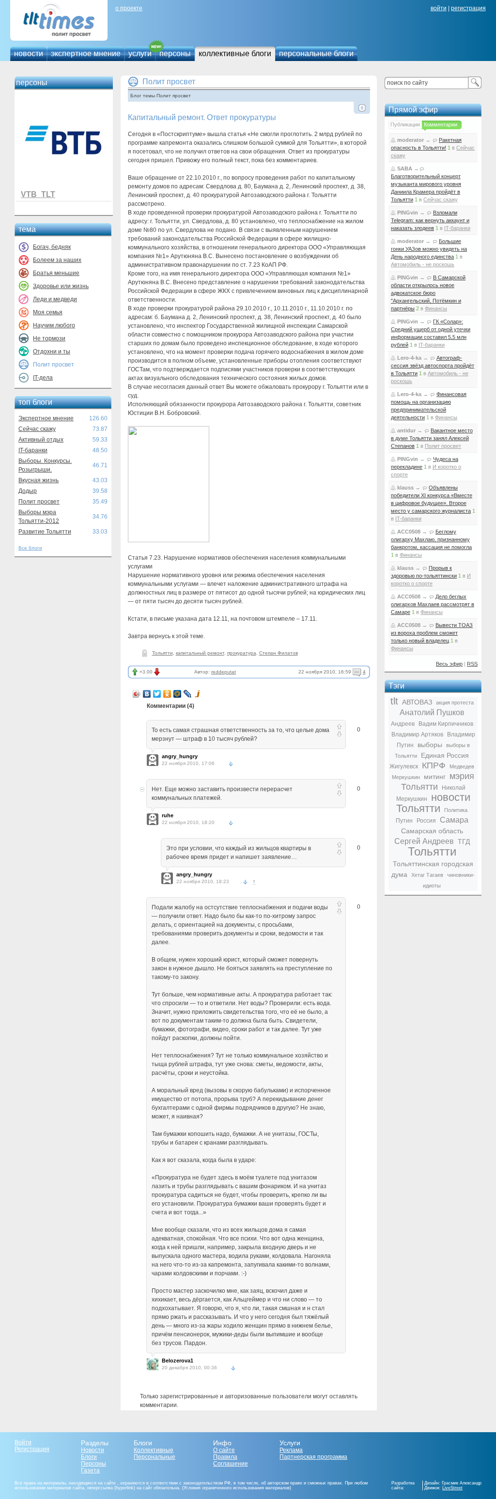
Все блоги (30, 548)
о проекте (128, 8)
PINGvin (407, 212)
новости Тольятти (433, 802)
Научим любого (54, 325)
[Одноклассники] (167, 694)
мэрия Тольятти (438, 781)
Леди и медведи (55, 299)
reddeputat (223, 671)
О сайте (224, 1450)
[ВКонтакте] (147, 694)
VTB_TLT (38, 194)
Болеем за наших (57, 260)
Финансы (436, 308)
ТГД (464, 841)
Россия (426, 820)
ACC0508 (408, 532)
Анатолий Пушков (432, 712)
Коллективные (153, 1450)
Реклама (291, 1450)
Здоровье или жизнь (61, 286)
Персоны (93, 1463)
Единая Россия (445, 755)
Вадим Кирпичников (445, 723)
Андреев (403, 723)
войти (439, 8)
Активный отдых (40, 439)
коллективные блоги (235, 53)
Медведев (462, 766)
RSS (472, 664)
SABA (404, 168)
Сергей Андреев (424, 841)
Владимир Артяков (417, 734)
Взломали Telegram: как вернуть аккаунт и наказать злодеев (430, 220)
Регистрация (32, 1449)
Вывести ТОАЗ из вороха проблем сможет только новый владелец (432, 632)
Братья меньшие (56, 273)
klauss (405, 487)
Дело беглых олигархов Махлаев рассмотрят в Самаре (432, 604)
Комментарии (440, 124)
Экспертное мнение (46, 418)
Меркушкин (406, 777)
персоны (175, 53)
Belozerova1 (177, 1360)
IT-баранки (32, 450)
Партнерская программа (313, 1456)
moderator (410, 140)
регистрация (468, 8)
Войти (23, 1442)
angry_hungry (180, 756)
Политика (455, 810)
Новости (92, 1450)
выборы (430, 745)
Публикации (405, 124)
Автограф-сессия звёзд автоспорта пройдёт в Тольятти (432, 365)
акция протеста (455, 702)
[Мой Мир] (177, 694)
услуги (140, 53)
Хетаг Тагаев (427, 875)
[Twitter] (157, 694)
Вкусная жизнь (38, 480)
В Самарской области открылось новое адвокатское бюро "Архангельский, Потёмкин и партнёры (428, 293)
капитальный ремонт (200, 653)
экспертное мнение (86, 53)
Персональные (154, 1456)
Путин (404, 820)
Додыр (27, 491)
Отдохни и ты (51, 351)
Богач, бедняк (52, 247)
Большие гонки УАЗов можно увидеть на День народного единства (429, 249)
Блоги (89, 1456)
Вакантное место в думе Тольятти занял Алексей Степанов (432, 438)
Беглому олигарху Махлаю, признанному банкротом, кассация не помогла (431, 539)
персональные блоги (316, 53)
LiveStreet (452, 1487)
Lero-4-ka (409, 358)
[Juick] (198, 694)
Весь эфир (449, 664)
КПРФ (434, 765)
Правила (225, 1456)
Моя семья (47, 312)
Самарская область (432, 831)
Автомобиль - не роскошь (422, 264)
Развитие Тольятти (44, 531)
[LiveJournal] (188, 694)
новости (28, 53)
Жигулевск (403, 766)
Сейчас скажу (37, 429)
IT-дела (43, 377)
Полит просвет (39, 501)
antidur (406, 430)
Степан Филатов (278, 653)
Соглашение (230, 1463)
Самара (454, 820)
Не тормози (49, 338)
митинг (435, 776)
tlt (394, 701)
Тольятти (162, 653)
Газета (90, 1470)
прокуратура (241, 653)
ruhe (167, 815)
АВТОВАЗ (417, 702)
